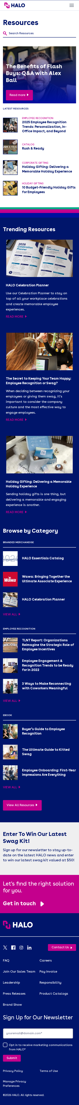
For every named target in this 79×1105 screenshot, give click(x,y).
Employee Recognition (37, 118)
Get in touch (19, 904)
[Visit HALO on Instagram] (23, 947)
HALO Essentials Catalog (43, 558)
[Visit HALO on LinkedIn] (31, 947)
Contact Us (60, 947)
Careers (46, 960)
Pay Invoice (48, 971)
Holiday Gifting (33, 183)
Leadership (11, 982)
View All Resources (20, 805)
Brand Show (12, 1004)
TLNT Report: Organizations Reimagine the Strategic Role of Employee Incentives (48, 645)
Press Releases (14, 993)
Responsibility (50, 982)
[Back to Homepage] (39, 928)
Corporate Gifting (35, 163)
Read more (17, 95)
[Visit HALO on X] (7, 947)
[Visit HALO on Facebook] (15, 947)
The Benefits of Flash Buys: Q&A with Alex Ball (34, 73)
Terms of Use (49, 1071)
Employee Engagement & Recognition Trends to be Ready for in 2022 (47, 665)
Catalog (28, 144)
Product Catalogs (54, 993)
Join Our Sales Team (19, 971)
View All (10, 614)
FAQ (6, 960)
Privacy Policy (13, 1071)
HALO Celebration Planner (27, 285)
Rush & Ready (33, 148)
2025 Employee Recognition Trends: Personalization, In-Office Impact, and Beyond (44, 127)
